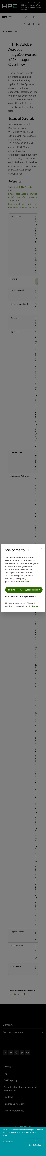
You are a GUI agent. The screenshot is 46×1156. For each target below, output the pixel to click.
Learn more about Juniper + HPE (20, 597)
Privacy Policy (8, 1141)
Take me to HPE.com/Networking (23, 590)
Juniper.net (34, 606)
